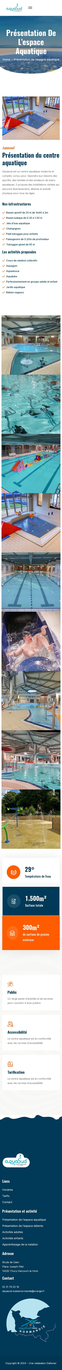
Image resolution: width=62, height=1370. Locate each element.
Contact (7, 1202)
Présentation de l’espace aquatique (24, 1219)
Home (7, 59)
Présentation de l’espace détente (22, 1225)
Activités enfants (12, 1238)
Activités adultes (12, 1232)
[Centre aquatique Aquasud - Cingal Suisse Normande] (14, 7)
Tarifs (5, 1196)
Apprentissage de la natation (20, 1244)
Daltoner (52, 1363)
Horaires (7, 1189)
